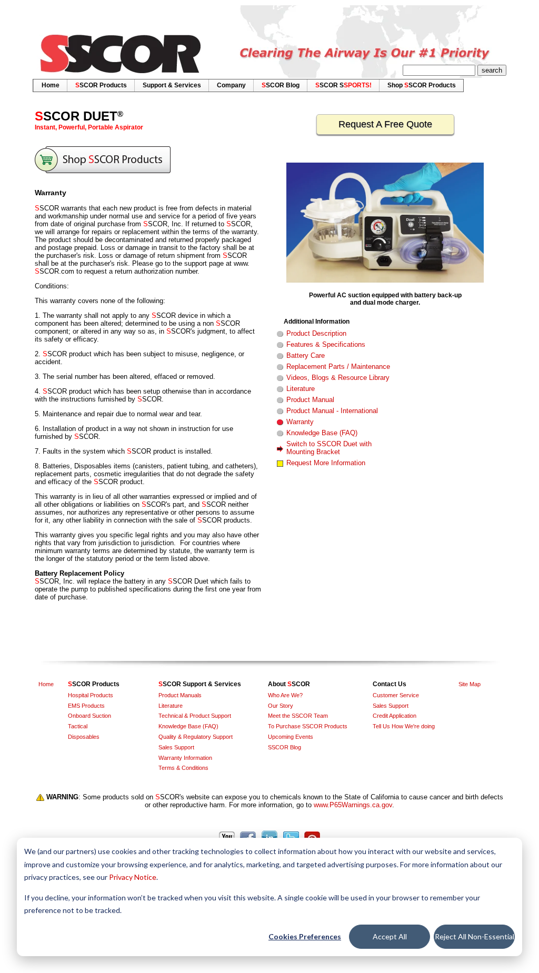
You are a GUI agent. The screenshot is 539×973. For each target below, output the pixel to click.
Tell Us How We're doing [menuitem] (404, 726)
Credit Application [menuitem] (394, 716)
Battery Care (305, 355)
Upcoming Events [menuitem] (290, 737)
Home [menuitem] (50, 85)
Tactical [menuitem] (77, 726)
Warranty (300, 422)
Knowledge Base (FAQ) (321, 433)
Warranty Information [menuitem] (185, 758)
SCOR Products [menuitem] (101, 85)
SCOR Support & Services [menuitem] (199, 684)
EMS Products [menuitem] (86, 706)
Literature (300, 389)
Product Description (316, 333)
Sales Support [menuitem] (176, 747)
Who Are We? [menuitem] (285, 695)
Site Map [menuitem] (469, 684)
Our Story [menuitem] (280, 706)
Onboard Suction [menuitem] (89, 716)
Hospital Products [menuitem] (90, 695)
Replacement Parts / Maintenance (338, 366)
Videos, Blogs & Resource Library (338, 378)
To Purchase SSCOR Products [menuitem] (307, 726)
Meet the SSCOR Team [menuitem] (298, 716)
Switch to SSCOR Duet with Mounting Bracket (329, 448)
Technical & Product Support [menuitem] (194, 716)
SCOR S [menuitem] (343, 85)
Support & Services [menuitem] (172, 85)
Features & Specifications (325, 344)
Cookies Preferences (304, 936)
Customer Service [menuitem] (396, 695)
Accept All (390, 936)
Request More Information (325, 463)
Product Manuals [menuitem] (180, 695)
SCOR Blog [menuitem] (281, 85)
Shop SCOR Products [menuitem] (421, 85)
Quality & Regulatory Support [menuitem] (195, 737)
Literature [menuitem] (170, 706)
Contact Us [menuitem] (389, 684)
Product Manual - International (332, 411)
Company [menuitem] (231, 85)
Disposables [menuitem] (83, 737)
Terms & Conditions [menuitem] (183, 768)
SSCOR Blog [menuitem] (284, 747)
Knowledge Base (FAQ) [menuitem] (188, 726)
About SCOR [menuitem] (289, 684)
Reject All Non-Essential (474, 936)
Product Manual (310, 400)
